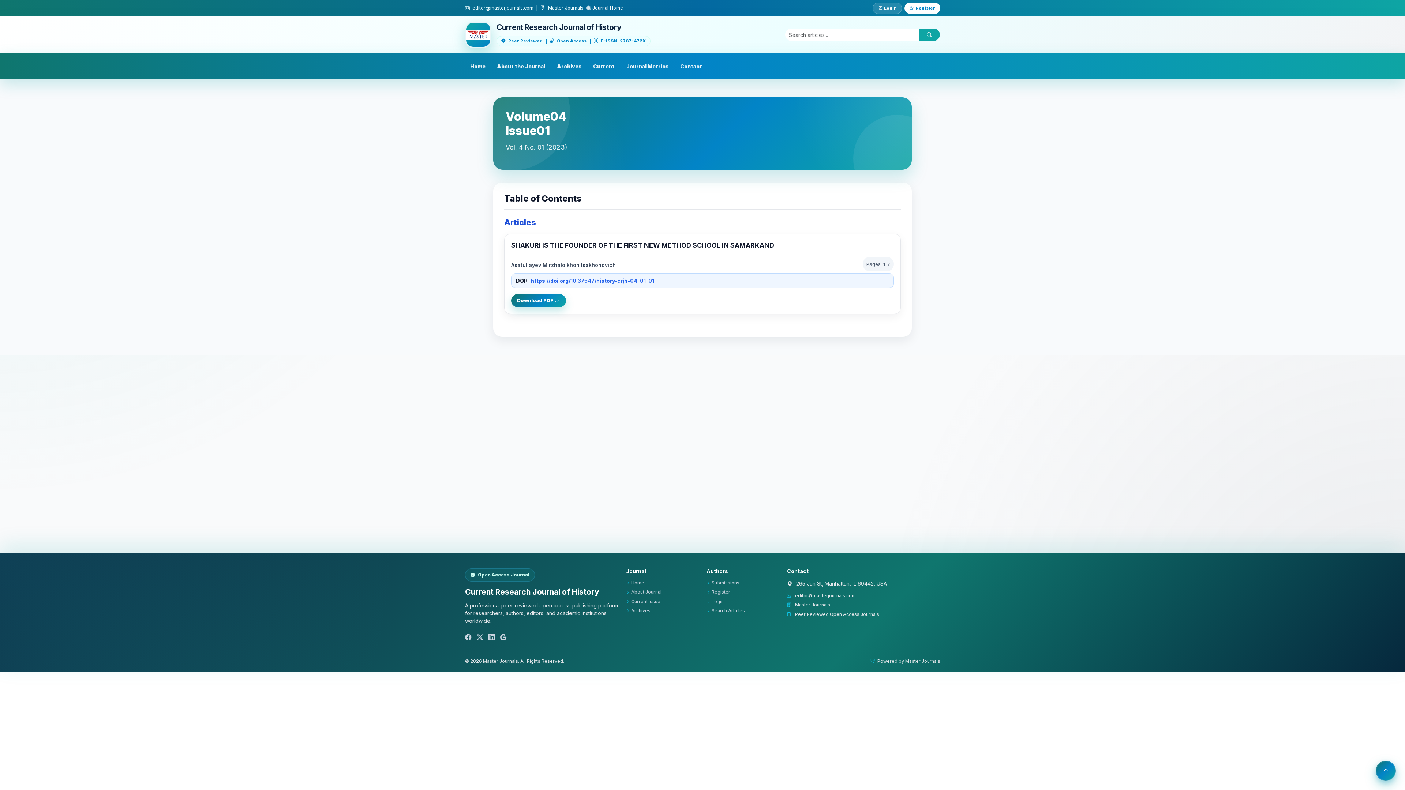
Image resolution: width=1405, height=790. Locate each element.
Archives (569, 66)
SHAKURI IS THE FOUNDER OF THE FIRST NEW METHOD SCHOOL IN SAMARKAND (642, 245)
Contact (691, 66)
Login (890, 8)
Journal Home (607, 8)
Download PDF (535, 300)
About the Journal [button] (521, 66)
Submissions (725, 583)
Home (478, 66)
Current (604, 66)
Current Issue (645, 601)
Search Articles (728, 610)
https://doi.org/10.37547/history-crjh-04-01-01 (592, 281)
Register (925, 8)
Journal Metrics (647, 66)
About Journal (646, 592)
